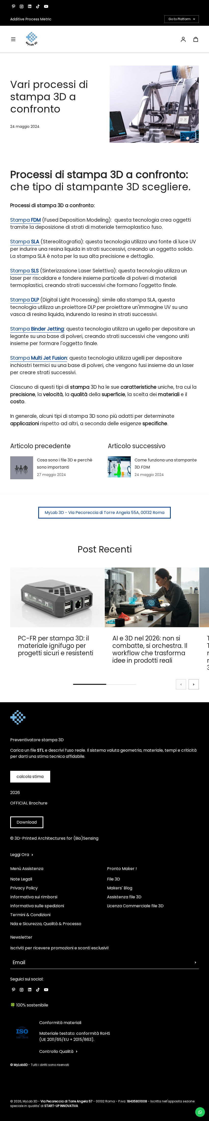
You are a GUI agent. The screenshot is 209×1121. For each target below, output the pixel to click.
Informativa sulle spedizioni (37, 906)
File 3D (113, 879)
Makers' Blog (119, 888)
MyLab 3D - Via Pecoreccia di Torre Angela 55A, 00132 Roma (104, 512)
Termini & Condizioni (30, 915)
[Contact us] (200, 1112)
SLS (35, 270)
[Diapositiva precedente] (181, 684)
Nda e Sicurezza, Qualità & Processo (45, 924)
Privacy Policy (24, 888)
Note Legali (21, 879)
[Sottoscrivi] (195, 962)
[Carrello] (196, 39)
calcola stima (30, 776)
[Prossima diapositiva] (194, 684)
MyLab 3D (30, 1101)
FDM (36, 220)
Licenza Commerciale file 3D (135, 906)
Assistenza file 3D (124, 897)
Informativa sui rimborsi (33, 897)
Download (27, 822)
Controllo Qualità (56, 1051)
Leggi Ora (19, 855)
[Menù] (13, 39)
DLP (35, 299)
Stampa (20, 220)
